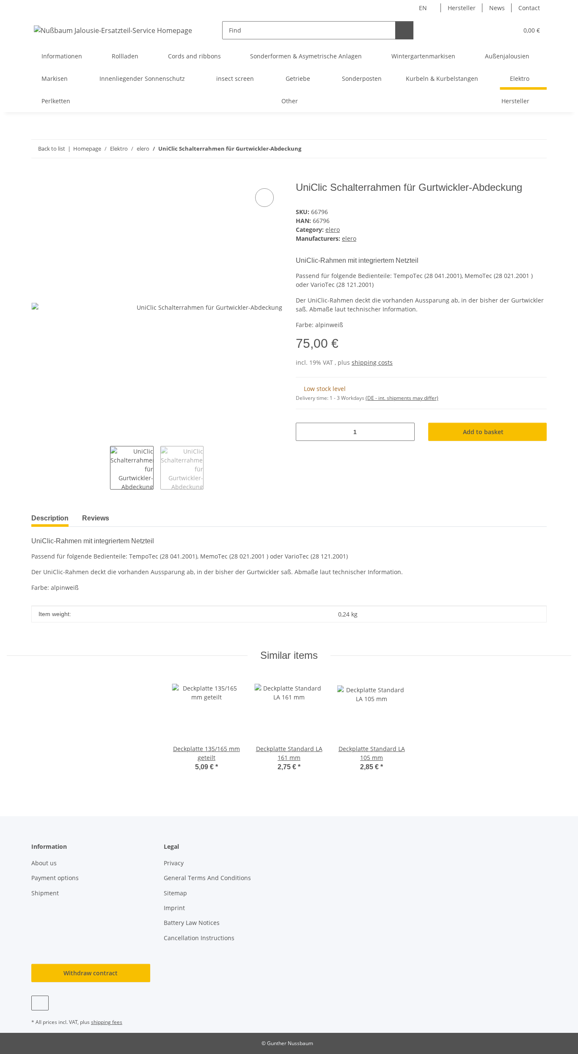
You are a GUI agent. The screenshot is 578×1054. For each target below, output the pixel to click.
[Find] (404, 30)
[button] (494, 30)
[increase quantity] (405, 431)
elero (332, 230)
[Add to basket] (38, 177)
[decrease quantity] (305, 431)
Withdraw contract (90, 973)
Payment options (55, 878)
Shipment (45, 893)
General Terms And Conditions (207, 878)
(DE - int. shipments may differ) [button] (402, 398)
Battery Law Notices (192, 923)
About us (44, 863)
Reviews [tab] (95, 518)
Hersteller (462, 8)
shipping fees (106, 1022)
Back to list (51, 148)
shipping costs (372, 362)
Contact (529, 8)
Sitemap (175, 893)
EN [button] (423, 8)
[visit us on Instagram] (40, 1003)
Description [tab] (50, 518)
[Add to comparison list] (264, 197)
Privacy (174, 863)
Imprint (174, 908)
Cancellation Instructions (199, 938)
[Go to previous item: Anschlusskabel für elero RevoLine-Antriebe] (519, 149)
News (497, 8)
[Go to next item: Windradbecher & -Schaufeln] (537, 149)
